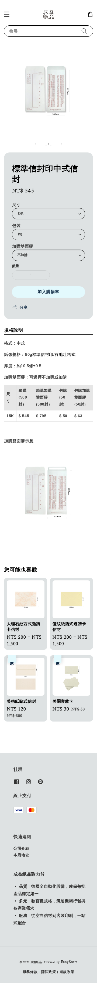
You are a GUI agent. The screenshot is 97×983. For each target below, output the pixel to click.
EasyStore (69, 962)
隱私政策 (48, 972)
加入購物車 (48, 291)
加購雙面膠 (22, 246)
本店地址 (21, 855)
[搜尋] (84, 31)
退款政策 (67, 972)
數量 (15, 266)
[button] (7, 14)
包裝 (16, 225)
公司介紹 (21, 848)
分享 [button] (23, 307)
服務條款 (30, 972)
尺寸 (16, 204)
